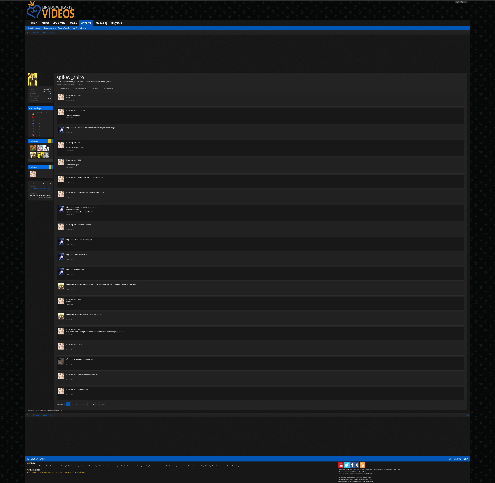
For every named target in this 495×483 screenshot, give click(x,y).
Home (34, 23)
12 (49, 140)
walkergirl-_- (72, 284)
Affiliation (82, 472)
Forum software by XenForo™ (355, 470)
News (28, 472)
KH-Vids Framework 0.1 (352, 472)
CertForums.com (367, 481)
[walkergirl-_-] (33, 154)
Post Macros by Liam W (388, 470)
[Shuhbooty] (39, 148)
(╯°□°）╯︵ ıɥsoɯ (73, 359)
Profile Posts (64, 89)
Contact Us (455, 458)
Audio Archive (48, 472)
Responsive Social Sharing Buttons (349, 481)
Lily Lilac (69, 128)
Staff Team (74, 472)
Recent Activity (80, 89)
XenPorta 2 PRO (33, 410)
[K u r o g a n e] (33, 174)
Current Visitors (50, 28)
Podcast (66, 472)
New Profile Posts (79, 28)
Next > (103, 404)
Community (101, 23)
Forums (45, 23)
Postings (95, 89)
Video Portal (59, 23)
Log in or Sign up (461, 2)
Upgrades (116, 23)
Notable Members (34, 28)
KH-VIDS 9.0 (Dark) (36, 458)
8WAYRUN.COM (57, 410)
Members (86, 23)
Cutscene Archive (37, 472)
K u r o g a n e (71, 95)
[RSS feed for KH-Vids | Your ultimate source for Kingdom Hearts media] (362, 465)
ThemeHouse (367, 474)
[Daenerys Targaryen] (46, 148)
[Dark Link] (33, 148)
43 (97, 404)
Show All (48, 160)
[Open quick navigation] (468, 32)
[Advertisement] (247, 54)
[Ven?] (39, 154)
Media (73, 23)
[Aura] (46, 154)
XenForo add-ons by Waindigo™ (348, 478)
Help (465, 458)
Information (108, 89)
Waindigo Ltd (367, 478)
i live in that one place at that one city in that (95, 81)
